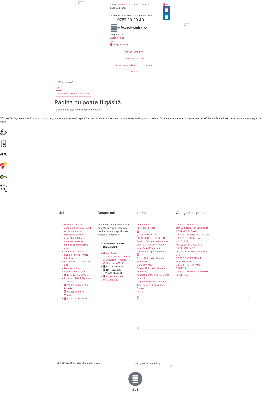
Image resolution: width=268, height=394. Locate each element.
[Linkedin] (166, 16)
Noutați (149, 65)
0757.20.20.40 (130, 19)
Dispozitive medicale (126, 65)
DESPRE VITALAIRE (134, 58)
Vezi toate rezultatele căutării (73, 93)
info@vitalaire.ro (132, 28)
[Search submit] (59, 88)
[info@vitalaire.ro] (113, 28)
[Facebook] (166, 9)
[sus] (135, 379)
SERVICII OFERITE (134, 52)
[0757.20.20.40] (113, 19)
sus (135, 389)
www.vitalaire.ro (126, 4)
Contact (134, 71)
